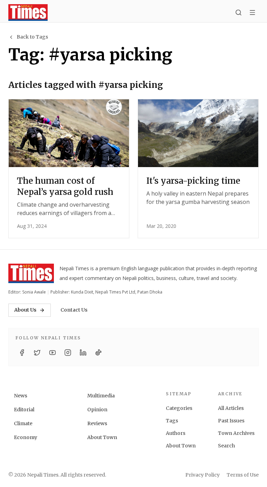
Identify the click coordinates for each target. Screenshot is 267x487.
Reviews (97, 423)
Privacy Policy (202, 475)
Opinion (97, 409)
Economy (25, 437)
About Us (25, 310)
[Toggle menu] (252, 12)
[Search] (238, 12)
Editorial (24, 409)
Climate (23, 423)
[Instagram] (68, 352)
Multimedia (101, 396)
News (20, 396)
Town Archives (236, 433)
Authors (175, 433)
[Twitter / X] (37, 352)
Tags (172, 421)
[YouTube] (52, 352)
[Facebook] (22, 352)
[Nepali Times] (31, 273)
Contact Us (74, 310)
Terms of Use (243, 475)
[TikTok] (98, 352)
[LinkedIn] (83, 352)
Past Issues (231, 421)
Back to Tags (32, 37)
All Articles (231, 408)
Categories (179, 408)
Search (226, 446)
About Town (102, 437)
